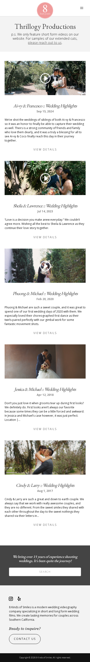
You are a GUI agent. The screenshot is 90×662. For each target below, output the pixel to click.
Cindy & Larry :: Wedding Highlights (45, 485)
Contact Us (25, 639)
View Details (45, 149)
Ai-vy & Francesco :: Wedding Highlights (45, 106)
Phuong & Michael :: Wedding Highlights (45, 293)
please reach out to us (45, 42)
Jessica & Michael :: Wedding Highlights (45, 389)
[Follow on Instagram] (11, 599)
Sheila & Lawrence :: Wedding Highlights (45, 206)
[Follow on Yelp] (19, 599)
